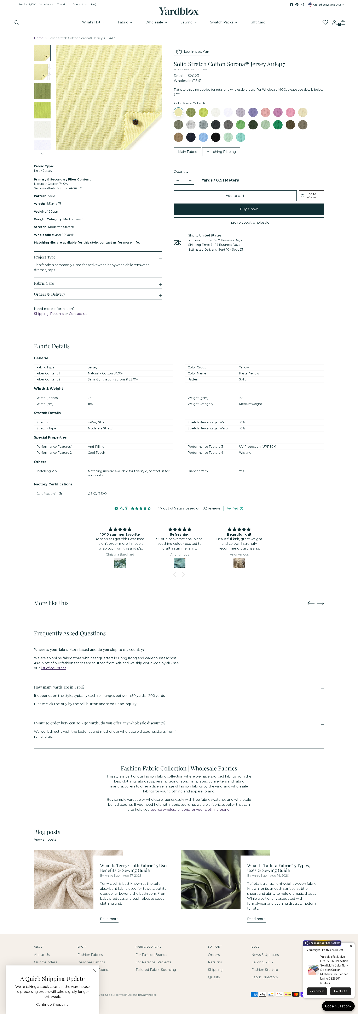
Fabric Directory (265, 977)
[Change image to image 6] (42, 148)
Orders (214, 955)
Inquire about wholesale (249, 222)
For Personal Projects (153, 962)
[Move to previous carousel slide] (310, 603)
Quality (214, 977)
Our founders (45, 962)
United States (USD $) (327, 4)
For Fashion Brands (151, 955)
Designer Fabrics (91, 962)
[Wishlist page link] (325, 22)
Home (39, 38)
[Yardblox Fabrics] (179, 11)
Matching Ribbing (221, 152)
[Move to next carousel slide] (320, 603)
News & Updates (265, 955)
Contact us (78, 314)
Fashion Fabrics (90, 955)
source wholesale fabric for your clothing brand (190, 810)
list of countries (53, 668)
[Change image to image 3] (42, 91)
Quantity (181, 172)
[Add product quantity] (177, 180)
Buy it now (249, 209)
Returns (57, 314)
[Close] (94, 970)
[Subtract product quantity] (190, 180)
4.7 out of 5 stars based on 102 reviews (189, 508)
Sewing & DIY (262, 962)
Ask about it (340, 991)
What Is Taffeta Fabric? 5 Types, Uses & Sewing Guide (278, 867)
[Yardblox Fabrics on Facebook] (291, 4)
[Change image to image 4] (42, 110)
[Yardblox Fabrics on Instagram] (302, 4)
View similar (317, 991)
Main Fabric (187, 152)
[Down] (42, 153)
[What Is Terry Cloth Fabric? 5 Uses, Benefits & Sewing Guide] (78, 888)
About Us (42, 955)
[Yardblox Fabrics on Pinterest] (297, 4)
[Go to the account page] (333, 22)
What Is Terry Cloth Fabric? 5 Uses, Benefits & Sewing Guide (135, 867)
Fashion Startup (265, 970)
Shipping (41, 314)
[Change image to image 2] (42, 72)
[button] (176, 574)
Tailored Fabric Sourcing (155, 970)
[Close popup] (351, 946)
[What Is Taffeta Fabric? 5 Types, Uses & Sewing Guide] (225, 888)
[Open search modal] (16, 22)
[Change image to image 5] (42, 129)
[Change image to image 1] (42, 53)
